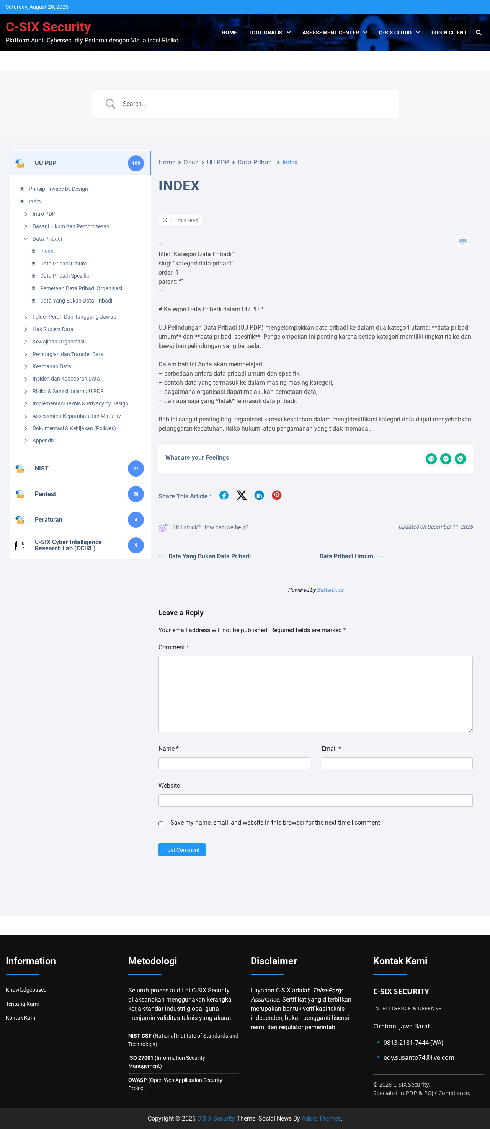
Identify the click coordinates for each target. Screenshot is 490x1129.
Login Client (449, 32)
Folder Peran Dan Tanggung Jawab (74, 317)
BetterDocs (330, 590)
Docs (191, 162)
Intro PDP (44, 214)
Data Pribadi (47, 239)
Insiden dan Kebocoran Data (66, 379)
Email (331, 748)
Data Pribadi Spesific (64, 276)
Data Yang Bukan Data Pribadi (76, 301)
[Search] (478, 32)
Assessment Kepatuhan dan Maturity (77, 416)
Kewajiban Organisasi (58, 341)
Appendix (44, 441)
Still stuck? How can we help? (210, 527)
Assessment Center (330, 32)
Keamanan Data (52, 366)
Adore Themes (321, 1118)
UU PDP (218, 162)
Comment (173, 647)
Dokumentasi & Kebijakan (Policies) (74, 428)
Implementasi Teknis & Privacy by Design (80, 403)
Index (46, 251)
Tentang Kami (22, 1004)
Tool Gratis (265, 32)
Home (229, 32)
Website (169, 785)
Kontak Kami (21, 1018)
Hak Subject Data (53, 329)
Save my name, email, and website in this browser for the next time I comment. (276, 822)
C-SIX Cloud (395, 32)
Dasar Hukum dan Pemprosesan (71, 226)
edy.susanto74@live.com (415, 1057)
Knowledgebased (26, 990)
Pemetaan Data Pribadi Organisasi (81, 288)
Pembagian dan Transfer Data (68, 354)
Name (168, 748)
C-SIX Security (48, 27)
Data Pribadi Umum (63, 263)
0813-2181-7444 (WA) (410, 1042)
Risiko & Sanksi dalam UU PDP (68, 391)
